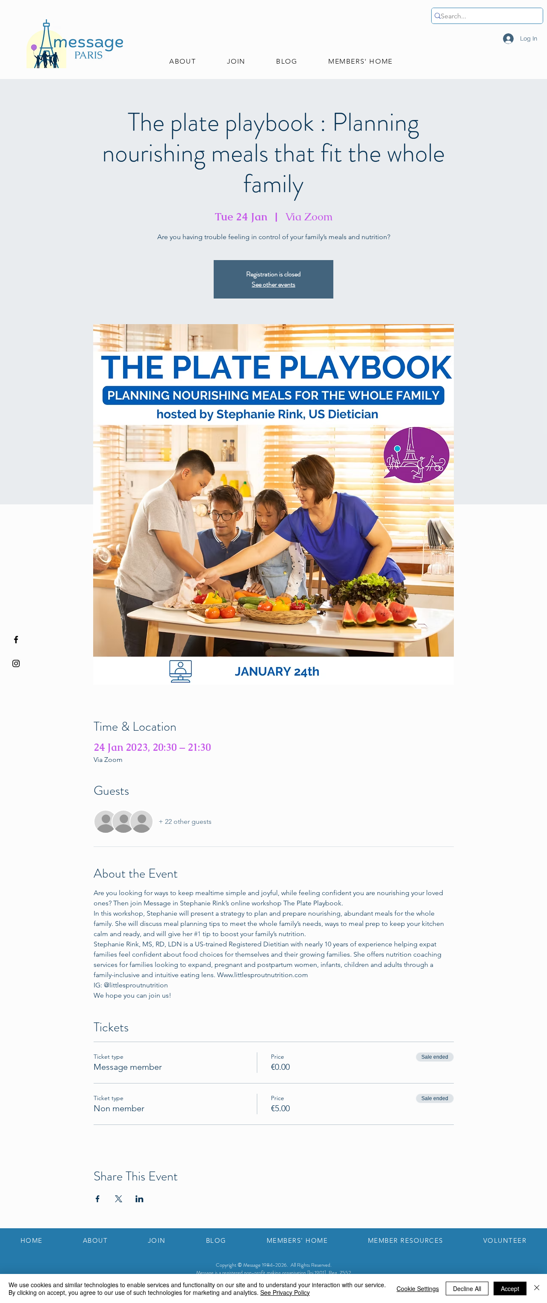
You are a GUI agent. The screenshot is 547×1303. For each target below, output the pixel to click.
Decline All (467, 1288)
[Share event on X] (119, 1198)
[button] (182, 61)
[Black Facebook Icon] (16, 639)
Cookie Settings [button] (418, 1288)
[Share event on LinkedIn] (139, 1198)
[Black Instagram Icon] (16, 663)
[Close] (537, 1288)
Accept (510, 1288)
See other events (273, 284)
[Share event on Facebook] (98, 1198)
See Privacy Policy (285, 1292)
